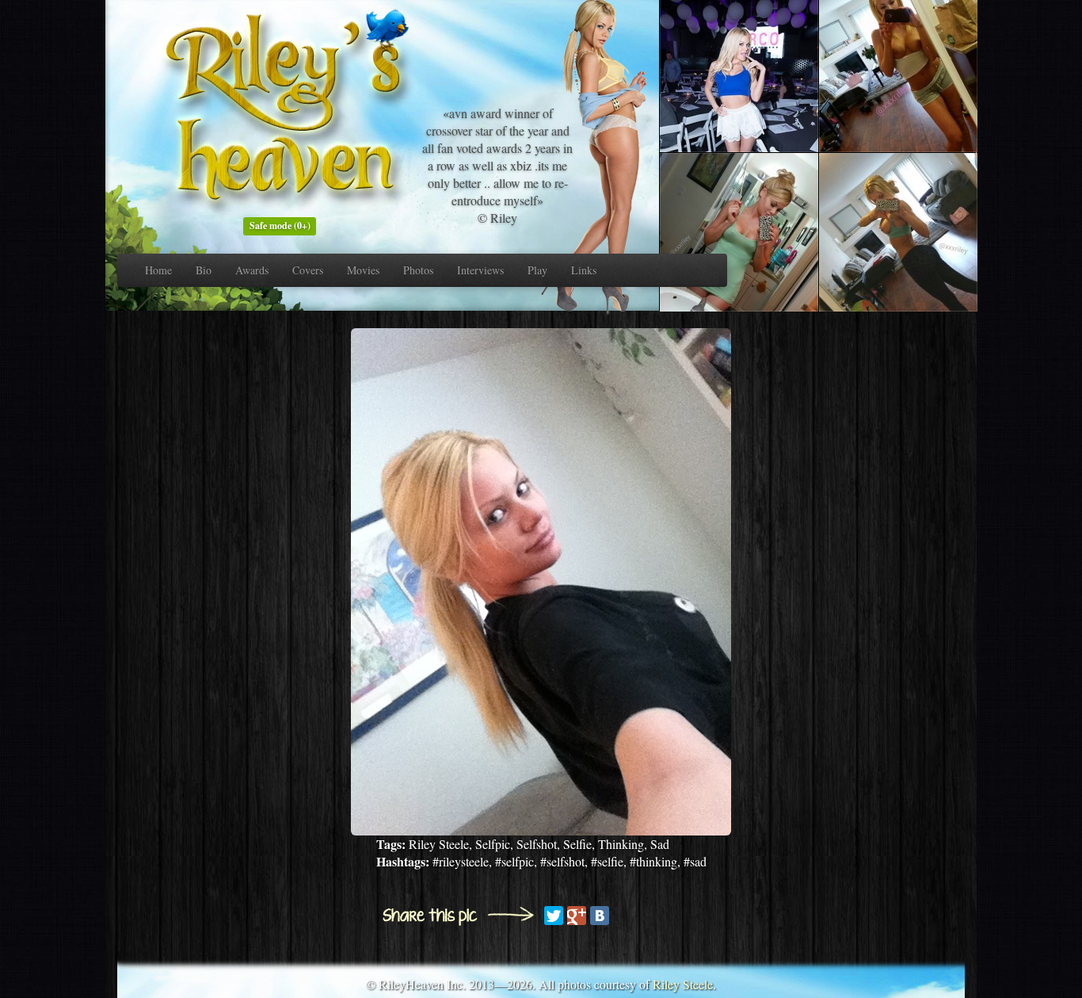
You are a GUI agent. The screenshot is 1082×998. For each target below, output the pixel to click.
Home (158, 269)
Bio (203, 269)
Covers (307, 269)
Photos (418, 269)
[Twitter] (553, 915)
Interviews (480, 269)
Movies (363, 269)
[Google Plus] (576, 915)
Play (537, 269)
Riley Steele (683, 984)
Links (583, 269)
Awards (252, 269)
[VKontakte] (599, 915)
